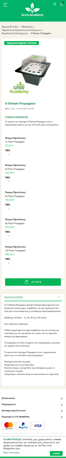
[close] (61, 453)
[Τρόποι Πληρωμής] (23, 426)
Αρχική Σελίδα (10, 26)
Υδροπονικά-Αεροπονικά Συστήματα (21, 30)
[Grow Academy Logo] (33, 11)
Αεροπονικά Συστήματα (14, 33)
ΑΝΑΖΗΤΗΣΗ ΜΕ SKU (55, 4)
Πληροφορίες (13, 297)
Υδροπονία (27, 26)
